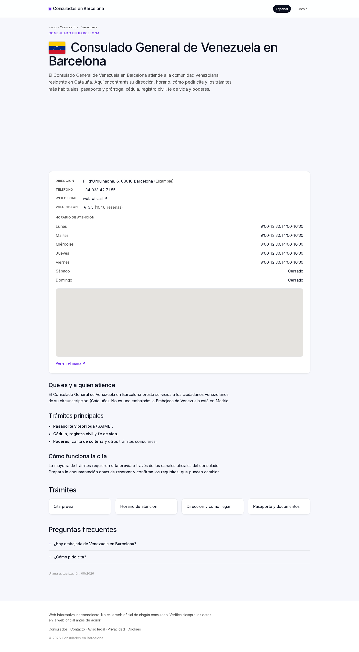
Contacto (77, 629)
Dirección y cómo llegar (209, 506)
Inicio (53, 27)
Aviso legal (96, 629)
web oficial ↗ (95, 198)
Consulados (69, 27)
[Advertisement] (179, 132)
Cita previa (63, 506)
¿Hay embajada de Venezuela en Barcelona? (95, 543)
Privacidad (116, 629)
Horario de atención (138, 506)
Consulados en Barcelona (78, 8)
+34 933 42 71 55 (99, 189)
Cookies (134, 629)
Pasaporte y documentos (276, 506)
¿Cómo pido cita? (70, 556)
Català (302, 9)
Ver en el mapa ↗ (70, 363)
